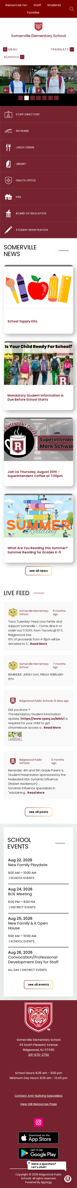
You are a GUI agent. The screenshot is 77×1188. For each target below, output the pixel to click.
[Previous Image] (6, 90)
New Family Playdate (29, 864)
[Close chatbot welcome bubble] (29, 1163)
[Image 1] (20, 98)
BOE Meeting (21, 894)
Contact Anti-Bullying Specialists (38, 1096)
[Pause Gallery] (38, 90)
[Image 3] (32, 98)
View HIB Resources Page (38, 1104)
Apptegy (46, 1182)
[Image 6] (50, 98)
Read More (38, 644)
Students (54, 5)
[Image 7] (56, 98)
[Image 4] (38, 98)
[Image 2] (26, 98)
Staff (37, 5)
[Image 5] (44, 98)
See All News (38, 571)
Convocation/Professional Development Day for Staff (34, 959)
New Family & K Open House (28, 925)
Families (33, 12)
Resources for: (16, 5)
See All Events (38, 984)
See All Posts (38, 812)
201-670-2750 (38, 1055)
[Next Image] (70, 90)
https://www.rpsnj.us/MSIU (42, 719)
